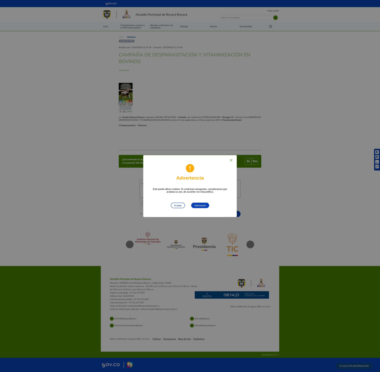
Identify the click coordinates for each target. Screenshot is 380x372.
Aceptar (178, 205)
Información (200, 205)
